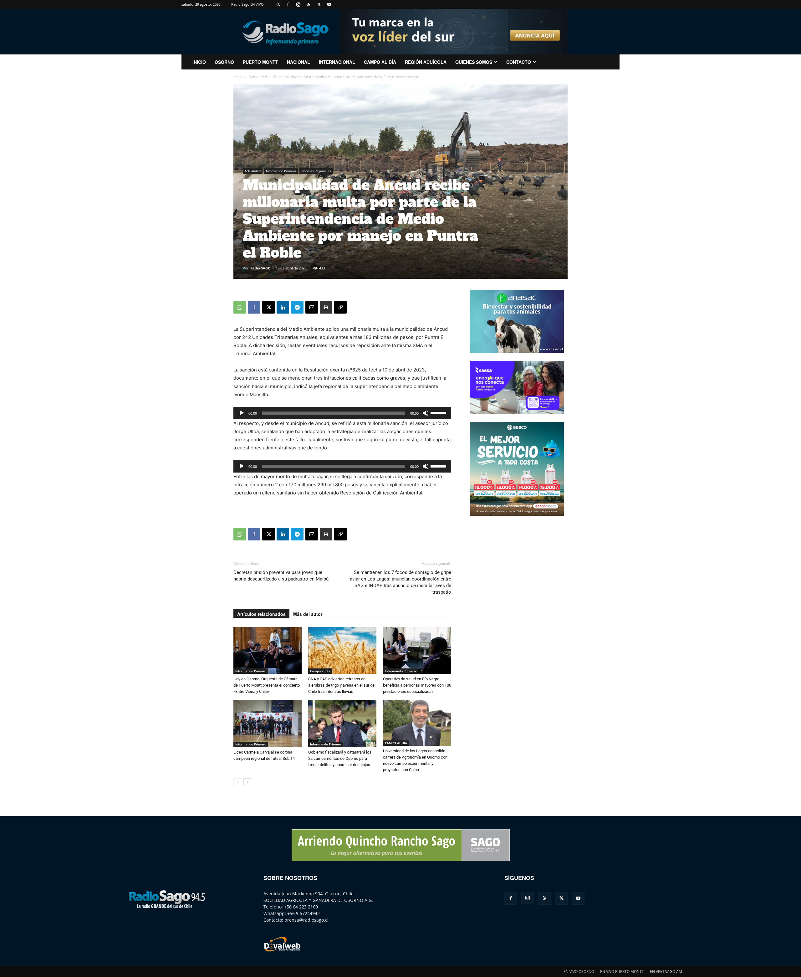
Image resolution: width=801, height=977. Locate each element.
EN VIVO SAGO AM (666, 971)
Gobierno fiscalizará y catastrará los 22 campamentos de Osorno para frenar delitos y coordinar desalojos (339, 758)
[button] (278, 4)
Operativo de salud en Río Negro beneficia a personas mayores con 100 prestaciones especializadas (417, 685)
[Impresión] (326, 307)
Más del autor (307, 614)
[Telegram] (297, 307)
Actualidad (257, 76)
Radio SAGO (260, 268)
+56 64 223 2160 (301, 907)
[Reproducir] (241, 413)
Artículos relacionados (261, 614)
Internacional (337, 62)
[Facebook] (288, 4)
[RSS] (308, 4)
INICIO (199, 62)
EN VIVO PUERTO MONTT (622, 971)
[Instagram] (298, 4)
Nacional (298, 62)
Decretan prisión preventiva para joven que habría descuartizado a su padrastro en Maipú (281, 576)
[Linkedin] (283, 307)
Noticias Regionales (316, 171)
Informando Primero (281, 171)
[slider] (439, 412)
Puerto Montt (260, 62)
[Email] (311, 307)
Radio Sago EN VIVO (247, 4)
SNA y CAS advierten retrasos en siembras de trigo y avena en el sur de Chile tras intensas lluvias (341, 685)
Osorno (224, 62)
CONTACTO (518, 62)
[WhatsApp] (239, 307)
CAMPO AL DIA (396, 743)
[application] (342, 413)
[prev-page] (237, 782)
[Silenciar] (425, 413)
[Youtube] (329, 4)
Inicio (237, 76)
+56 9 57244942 (303, 913)
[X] (319, 4)
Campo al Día (380, 62)
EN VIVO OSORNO (579, 971)
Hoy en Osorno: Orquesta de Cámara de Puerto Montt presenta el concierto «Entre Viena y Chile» (266, 685)
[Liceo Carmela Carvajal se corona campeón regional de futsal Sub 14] (267, 723)
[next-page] (247, 782)
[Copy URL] (340, 307)
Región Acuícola (425, 62)
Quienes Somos (473, 62)
